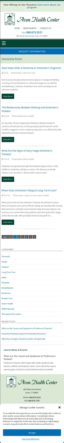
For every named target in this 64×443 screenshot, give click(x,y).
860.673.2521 (34, 32)
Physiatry (5, 282)
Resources (6, 293)
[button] (59, 407)
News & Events (29, 28)
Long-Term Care (28, 73)
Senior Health (28, 116)
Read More (7, 96)
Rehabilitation (7, 288)
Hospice (5, 267)
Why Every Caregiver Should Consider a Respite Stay (23, 339)
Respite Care (7, 298)
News (4, 277)
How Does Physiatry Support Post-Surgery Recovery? (24, 333)
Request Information (32, 51)
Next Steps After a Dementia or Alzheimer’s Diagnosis (31, 68)
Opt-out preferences (30, 439)
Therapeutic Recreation (11, 314)
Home (17, 28)
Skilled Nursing (8, 309)
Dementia (17, 73)
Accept (32, 432)
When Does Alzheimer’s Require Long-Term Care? (29, 190)
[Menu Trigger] (3, 43)
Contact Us (45, 28)
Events (4, 261)
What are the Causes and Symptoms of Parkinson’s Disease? (27, 328)
